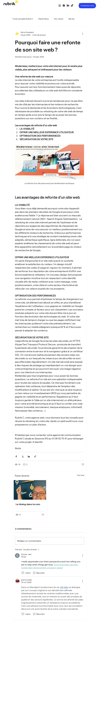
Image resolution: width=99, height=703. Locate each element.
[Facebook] (63, 5)
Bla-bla (71, 19)
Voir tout (80, 475)
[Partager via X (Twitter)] (22, 456)
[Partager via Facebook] (16, 456)
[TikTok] (72, 5)
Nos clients (58, 19)
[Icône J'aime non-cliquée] (22, 572)
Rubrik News (43, 19)
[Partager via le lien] (35, 456)
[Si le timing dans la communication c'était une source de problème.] (30, 490)
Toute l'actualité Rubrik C (23, 19)
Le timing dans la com (28, 504)
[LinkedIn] (68, 5)
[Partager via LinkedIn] (29, 456)
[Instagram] (59, 5)
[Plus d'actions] (82, 33)
